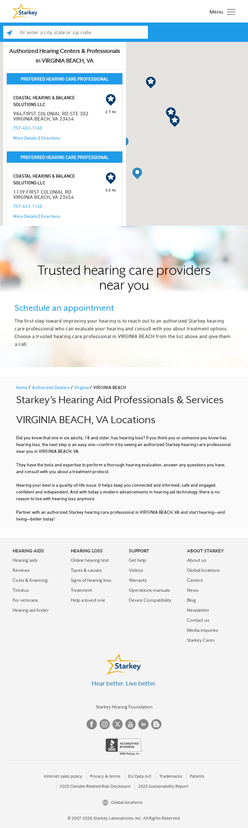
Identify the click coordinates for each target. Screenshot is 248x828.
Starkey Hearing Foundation (124, 706)
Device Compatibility (150, 600)
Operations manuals (149, 590)
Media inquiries (202, 630)
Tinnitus (21, 590)
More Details (25, 138)
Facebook (92, 724)
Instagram (104, 724)
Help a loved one (88, 600)
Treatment (81, 590)
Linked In (143, 724)
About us (196, 560)
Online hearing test (90, 560)
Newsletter (198, 610)
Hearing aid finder (31, 610)
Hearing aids (25, 560)
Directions (50, 138)
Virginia (82, 387)
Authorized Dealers (51, 387)
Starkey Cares (200, 640)
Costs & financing (30, 580)
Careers (195, 580)
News (192, 590)
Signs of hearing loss (91, 580)
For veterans (25, 600)
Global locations (203, 570)
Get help (137, 560)
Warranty (138, 580)
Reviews (21, 570)
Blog (191, 600)
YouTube (130, 724)
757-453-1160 (27, 128)
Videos (136, 570)
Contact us (198, 620)
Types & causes (86, 570)
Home (22, 387)
